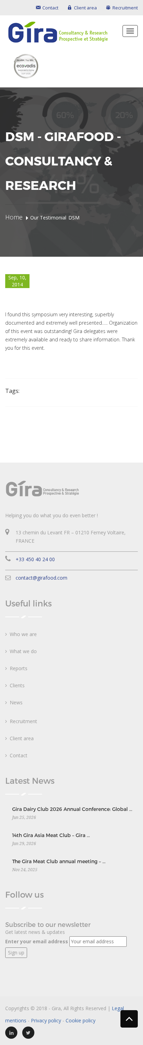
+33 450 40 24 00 (35, 559)
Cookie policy (80, 1020)
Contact (18, 755)
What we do (23, 651)
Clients (17, 685)
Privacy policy (46, 1020)
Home (14, 217)
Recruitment (23, 721)
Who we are (23, 634)
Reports (18, 668)
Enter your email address (36, 941)
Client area (22, 738)
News (16, 702)
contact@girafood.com (41, 577)
